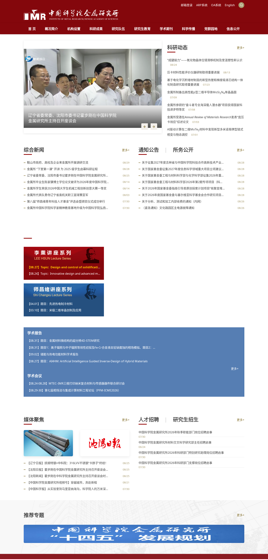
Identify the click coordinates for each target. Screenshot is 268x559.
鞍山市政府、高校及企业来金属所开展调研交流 (57, 162)
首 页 (32, 29)
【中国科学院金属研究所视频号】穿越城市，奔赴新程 (62, 482)
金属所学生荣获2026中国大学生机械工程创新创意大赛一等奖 (66, 188)
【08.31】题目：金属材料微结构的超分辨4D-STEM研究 (63, 341)
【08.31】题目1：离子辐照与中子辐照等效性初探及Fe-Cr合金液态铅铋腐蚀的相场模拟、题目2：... (91, 348)
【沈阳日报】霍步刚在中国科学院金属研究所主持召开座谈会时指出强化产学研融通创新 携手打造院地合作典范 (68, 470)
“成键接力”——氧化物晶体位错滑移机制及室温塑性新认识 (204, 60)
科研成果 (96, 29)
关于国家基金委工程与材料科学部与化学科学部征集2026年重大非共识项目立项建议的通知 (183, 175)
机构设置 (73, 29)
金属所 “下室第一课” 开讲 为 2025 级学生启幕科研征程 (62, 169)
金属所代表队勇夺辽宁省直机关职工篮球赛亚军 (57, 195)
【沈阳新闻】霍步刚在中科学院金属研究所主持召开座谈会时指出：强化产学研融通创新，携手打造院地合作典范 (68, 476)
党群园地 (210, 29)
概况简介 (51, 29)
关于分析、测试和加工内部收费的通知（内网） (172, 201)
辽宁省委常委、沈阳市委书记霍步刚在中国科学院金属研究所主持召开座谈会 (68, 175)
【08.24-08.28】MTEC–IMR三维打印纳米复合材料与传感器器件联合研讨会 (76, 383)
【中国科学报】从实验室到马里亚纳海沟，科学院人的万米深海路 (68, 489)
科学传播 (188, 29)
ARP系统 (201, 5)
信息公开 (233, 29)
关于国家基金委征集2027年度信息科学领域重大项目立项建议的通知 (183, 169)
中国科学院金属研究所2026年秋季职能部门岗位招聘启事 (175, 432)
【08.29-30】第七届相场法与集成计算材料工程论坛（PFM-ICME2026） (74, 390)
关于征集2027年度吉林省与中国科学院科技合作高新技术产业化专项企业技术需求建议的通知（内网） (183, 162)
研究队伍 (118, 29)
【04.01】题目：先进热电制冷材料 (50, 304)
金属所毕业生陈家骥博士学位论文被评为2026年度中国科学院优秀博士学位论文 (68, 182)
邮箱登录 (187, 5)
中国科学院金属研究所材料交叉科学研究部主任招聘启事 (175, 442)
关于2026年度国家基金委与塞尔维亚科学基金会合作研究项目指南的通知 (183, 195)
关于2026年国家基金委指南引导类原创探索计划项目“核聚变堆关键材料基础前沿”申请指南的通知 (183, 188)
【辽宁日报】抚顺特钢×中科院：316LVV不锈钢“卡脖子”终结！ (67, 463)
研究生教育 (142, 29)
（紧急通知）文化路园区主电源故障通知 (168, 208)
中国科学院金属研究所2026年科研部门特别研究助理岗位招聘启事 (181, 453)
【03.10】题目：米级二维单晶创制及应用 (54, 310)
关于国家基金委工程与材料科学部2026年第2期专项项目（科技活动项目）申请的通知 (183, 182)
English (230, 5)
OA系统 (216, 5)
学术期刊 (166, 29)
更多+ (240, 48)
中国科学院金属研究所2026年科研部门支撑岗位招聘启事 (175, 463)
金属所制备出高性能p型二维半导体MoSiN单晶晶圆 (201, 92)
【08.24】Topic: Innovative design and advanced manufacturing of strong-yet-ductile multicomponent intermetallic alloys (63, 274)
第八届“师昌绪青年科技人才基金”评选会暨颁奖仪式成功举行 (66, 201)
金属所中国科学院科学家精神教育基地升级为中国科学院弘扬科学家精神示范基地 (68, 208)
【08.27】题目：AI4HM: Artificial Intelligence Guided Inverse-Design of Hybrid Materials (87, 361)
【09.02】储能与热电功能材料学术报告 (52, 354)
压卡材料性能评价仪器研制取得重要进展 (193, 72)
